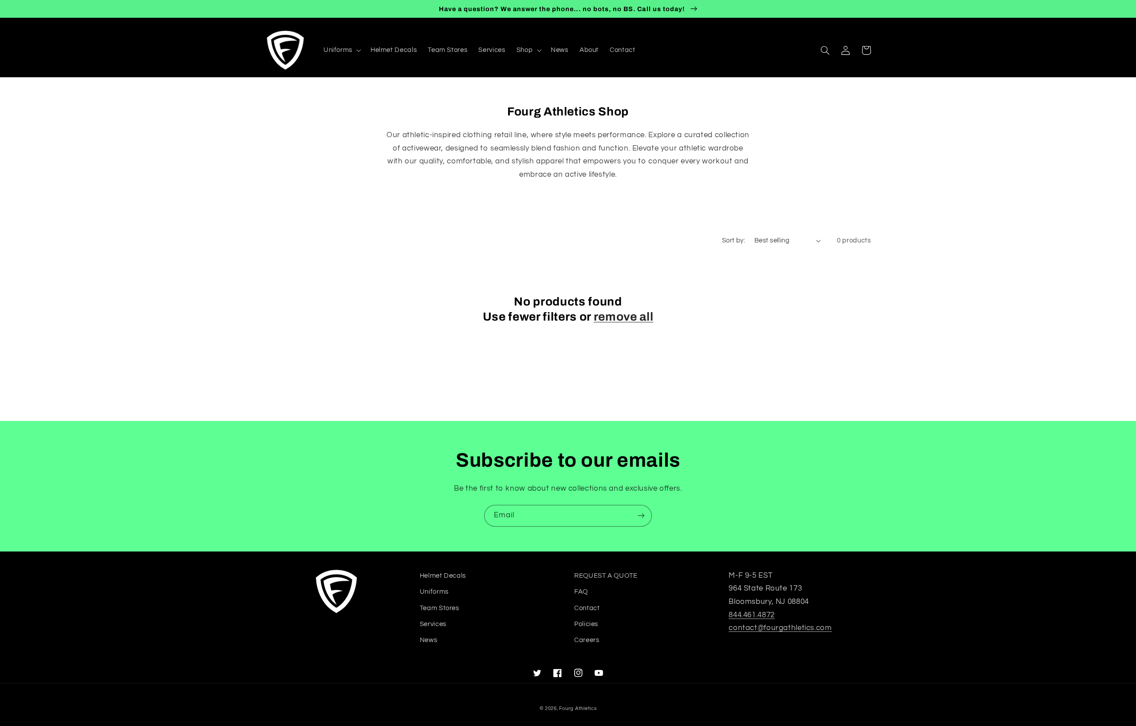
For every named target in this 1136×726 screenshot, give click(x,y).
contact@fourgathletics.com (780, 628)
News (429, 640)
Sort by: (733, 240)
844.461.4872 (752, 615)
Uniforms (434, 591)
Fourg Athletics (577, 708)
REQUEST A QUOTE (605, 575)
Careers (586, 640)
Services (433, 624)
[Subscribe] (641, 516)
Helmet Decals (443, 575)
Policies (586, 624)
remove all (624, 316)
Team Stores (439, 608)
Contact (587, 608)
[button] (341, 50)
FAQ (581, 591)
